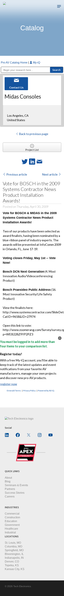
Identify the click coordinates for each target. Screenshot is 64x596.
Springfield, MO (14, 550)
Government (12, 524)
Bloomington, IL (14, 554)
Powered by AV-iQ (46, 390)
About (8, 477)
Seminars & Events (16, 485)
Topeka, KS (12, 565)
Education (11, 521)
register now (8, 384)
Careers (10, 496)
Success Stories (14, 492)
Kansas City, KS (14, 569)
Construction (12, 517)
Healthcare (11, 528)
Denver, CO (12, 561)
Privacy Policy (29, 390)
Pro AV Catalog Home (14, 62)
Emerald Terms (14, 390)
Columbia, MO (13, 546)
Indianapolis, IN (14, 557)
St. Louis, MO (13, 542)
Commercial (12, 513)
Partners (10, 489)
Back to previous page (33, 134)
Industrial (10, 532)
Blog (7, 481)
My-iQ (36, 62)
